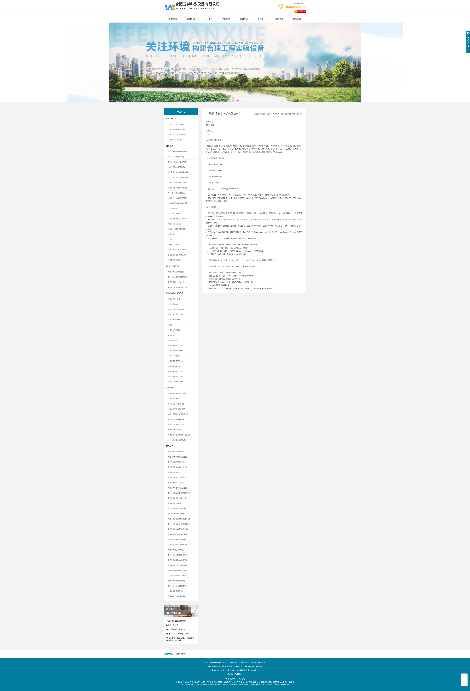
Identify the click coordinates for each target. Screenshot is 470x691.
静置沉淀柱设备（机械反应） (177, 135)
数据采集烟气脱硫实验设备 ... (177, 581)
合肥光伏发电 (180, 654)
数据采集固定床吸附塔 (175, 550)
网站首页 (173, 19)
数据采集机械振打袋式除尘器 (177, 277)
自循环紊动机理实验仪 (175, 361)
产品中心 (208, 19)
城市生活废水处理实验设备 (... (178, 167)
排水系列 (169, 146)
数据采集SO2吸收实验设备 (177, 596)
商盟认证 (279, 19)
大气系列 (169, 446)
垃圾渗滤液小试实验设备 (176, 404)
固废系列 (169, 387)
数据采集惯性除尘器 (174, 472)
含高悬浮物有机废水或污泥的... (178, 198)
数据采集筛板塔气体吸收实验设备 (179, 524)
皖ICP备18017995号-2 (253, 666)
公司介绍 (191, 19)
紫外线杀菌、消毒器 (174, 224)
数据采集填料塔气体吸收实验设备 (179, 519)
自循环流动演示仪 (174, 356)
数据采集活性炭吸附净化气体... (178, 555)
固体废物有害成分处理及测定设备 (179, 435)
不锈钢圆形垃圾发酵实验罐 (177, 393)
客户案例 (261, 19)
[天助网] (235, 674)
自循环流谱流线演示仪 (175, 351)
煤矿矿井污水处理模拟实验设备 (178, 172)
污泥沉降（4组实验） (175, 214)
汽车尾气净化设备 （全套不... (177, 576)
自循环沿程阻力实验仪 (175, 382)
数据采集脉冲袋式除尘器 (176, 282)
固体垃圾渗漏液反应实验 (176, 424)
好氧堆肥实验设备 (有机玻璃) (177, 440)
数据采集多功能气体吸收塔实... (178, 534)
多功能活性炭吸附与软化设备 (177, 188)
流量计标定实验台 (174, 366)
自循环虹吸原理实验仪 (175, 371)
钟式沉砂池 (171, 234)
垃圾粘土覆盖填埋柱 (174, 399)
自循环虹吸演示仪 (174, 320)
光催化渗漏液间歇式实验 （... (177, 429)
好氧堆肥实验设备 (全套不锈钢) (178, 414)
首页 (268, 114)
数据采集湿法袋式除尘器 (176, 483)
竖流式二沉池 (172, 239)
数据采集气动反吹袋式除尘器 (177, 488)
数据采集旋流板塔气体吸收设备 (178, 529)
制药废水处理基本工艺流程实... (178, 162)
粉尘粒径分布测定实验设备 (177, 508)
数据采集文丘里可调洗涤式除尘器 (179, 493)
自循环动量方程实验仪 (175, 314)
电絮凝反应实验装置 (174, 140)
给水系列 (169, 118)
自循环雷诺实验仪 (174, 304)
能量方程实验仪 (173, 340)
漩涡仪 (170, 325)
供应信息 (226, 19)
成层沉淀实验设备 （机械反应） (178, 219)
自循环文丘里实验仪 (174, 330)
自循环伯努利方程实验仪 (176, 309)
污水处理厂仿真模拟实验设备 (177, 183)
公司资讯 (244, 19)
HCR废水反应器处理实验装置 (178, 203)
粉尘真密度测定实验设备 (176, 514)
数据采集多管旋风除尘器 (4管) (178, 287)
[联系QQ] (178, 629)
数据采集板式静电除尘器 (176, 272)
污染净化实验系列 (173, 266)
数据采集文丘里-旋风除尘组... (177, 498)
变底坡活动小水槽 (174, 299)
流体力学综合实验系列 (174, 293)
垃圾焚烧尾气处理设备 (175, 591)
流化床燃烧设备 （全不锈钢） (178, 545)
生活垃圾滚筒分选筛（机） (177, 409)
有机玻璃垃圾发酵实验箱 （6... (178, 419)
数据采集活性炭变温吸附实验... (178, 565)
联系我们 (297, 19)
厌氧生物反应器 (173, 208)
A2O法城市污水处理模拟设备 (177, 152)
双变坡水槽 (171, 335)
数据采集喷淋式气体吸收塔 (177, 539)
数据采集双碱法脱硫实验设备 (177, 570)
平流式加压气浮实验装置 (176, 124)
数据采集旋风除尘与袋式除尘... (178, 478)
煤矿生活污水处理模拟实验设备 (178, 177)
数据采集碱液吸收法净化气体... (178, 560)
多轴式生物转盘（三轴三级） (177, 229)
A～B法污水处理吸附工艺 (176, 193)
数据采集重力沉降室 (174, 503)
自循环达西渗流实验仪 (175, 376)
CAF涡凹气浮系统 (174, 244)
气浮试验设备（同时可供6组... (178, 129)
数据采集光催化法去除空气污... (178, 586)
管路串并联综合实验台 (175, 345)
